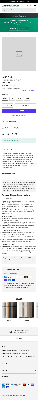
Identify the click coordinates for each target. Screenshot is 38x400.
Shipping (4, 88)
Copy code (24, 28)
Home (3, 34)
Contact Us (14, 140)
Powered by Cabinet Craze (19, 395)
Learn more (25, 1)
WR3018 (8, 34)
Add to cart (25, 105)
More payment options (19, 115)
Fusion (26, 320)
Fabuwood (4, 74)
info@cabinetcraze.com (19, 353)
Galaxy (9, 320)
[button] (31, 5)
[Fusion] (26, 310)
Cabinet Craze (9, 395)
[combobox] (19, 10)
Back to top (19, 338)
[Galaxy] (9, 310)
